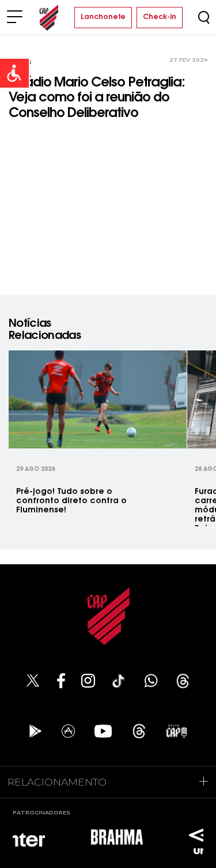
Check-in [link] (159, 17)
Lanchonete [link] (103, 17)
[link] (14, 73)
